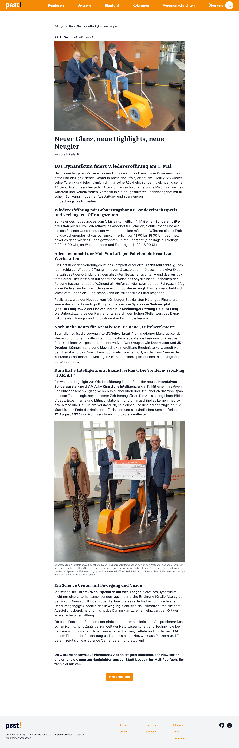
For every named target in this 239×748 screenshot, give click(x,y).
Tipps (175, 731)
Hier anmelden (119, 676)
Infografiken (179, 738)
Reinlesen (56, 5)
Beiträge (84, 5)
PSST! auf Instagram (229, 725)
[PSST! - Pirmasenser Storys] (13, 5)
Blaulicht (112, 5)
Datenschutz (152, 731)
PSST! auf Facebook (222, 725)
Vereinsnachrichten (179, 5)
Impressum (151, 725)
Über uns (215, 5)
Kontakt (123, 731)
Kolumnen (141, 5)
